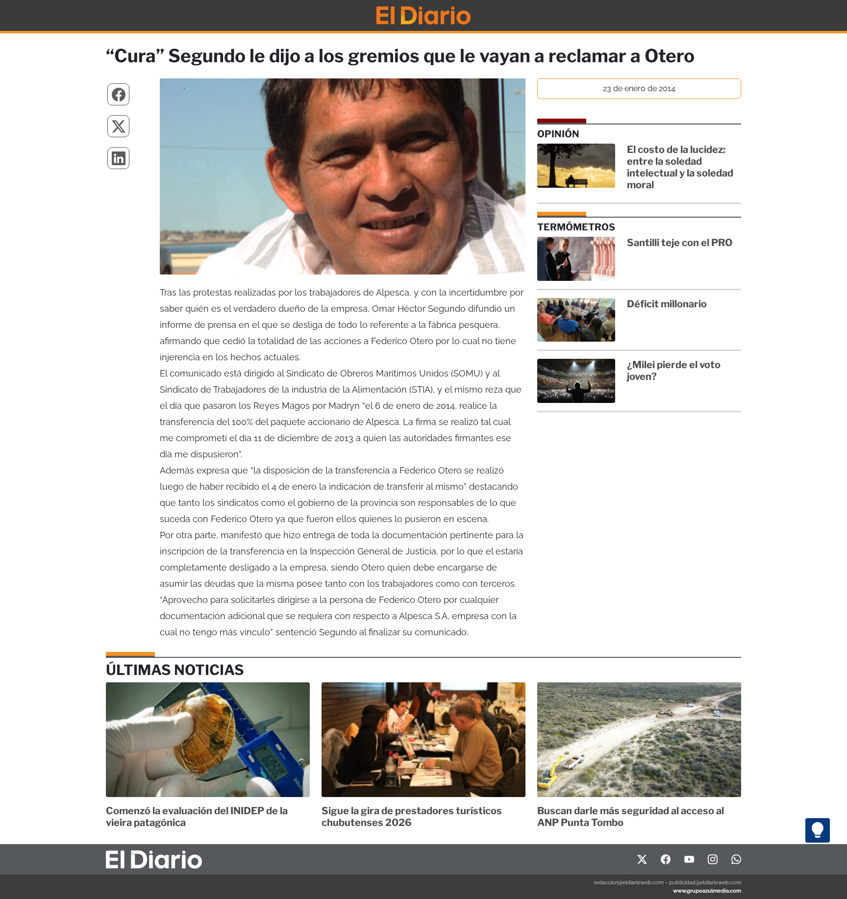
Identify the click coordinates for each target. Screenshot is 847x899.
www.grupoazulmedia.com (707, 890)
